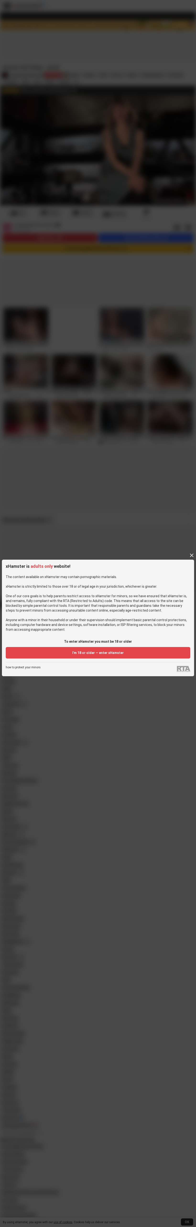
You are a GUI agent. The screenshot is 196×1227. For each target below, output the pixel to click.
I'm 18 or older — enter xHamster (98, 653)
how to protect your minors (23, 667)
